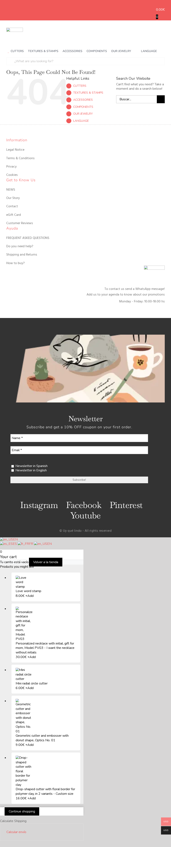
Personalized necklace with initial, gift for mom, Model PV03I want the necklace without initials (45, 648)
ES (15, 543)
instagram (39, 504)
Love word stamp (28, 591)
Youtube (85, 515)
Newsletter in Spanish (31, 466)
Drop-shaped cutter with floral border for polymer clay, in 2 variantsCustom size (45, 791)
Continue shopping (22, 811)
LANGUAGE (81, 121)
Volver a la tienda (45, 562)
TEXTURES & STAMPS (88, 93)
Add (29, 596)
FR (31, 543)
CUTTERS (79, 86)
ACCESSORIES (83, 100)
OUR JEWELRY (83, 114)
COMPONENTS (83, 107)
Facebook (83, 504)
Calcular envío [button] (16, 832)
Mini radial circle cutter (32, 683)
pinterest (126, 504)
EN (15, 539)
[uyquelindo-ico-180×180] (14, 29)
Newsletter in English (31, 470)
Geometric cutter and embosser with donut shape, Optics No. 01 (42, 738)
